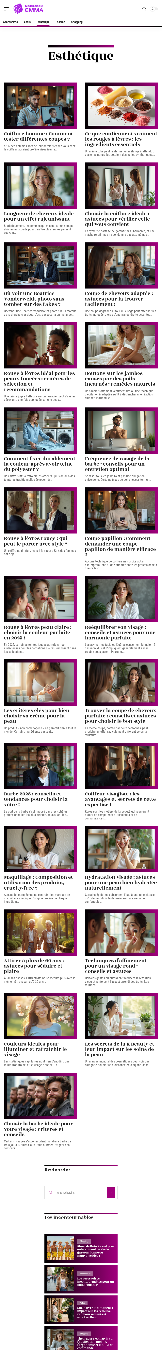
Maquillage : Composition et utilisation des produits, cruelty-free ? (38, 882)
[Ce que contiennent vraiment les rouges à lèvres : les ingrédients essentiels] (121, 106)
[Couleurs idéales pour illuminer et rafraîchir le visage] (40, 1016)
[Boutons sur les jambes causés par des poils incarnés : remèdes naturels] (121, 345)
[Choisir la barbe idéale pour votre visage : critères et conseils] (40, 1096)
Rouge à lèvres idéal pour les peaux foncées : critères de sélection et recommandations (39, 381)
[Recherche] (144, 9)
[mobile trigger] (7, 9)
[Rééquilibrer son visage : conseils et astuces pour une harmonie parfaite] (121, 599)
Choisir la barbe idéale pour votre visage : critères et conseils (38, 1129)
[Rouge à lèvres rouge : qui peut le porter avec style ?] (40, 511)
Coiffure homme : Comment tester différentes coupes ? (38, 136)
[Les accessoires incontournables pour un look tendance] (60, 1279)
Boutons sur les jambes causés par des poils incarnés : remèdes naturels (120, 379)
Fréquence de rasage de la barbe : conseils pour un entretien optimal (117, 464)
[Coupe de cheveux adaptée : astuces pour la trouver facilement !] (121, 266)
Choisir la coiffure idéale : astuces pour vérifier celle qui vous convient (117, 219)
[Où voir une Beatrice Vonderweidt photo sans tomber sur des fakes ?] (40, 266)
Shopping (84, 1241)
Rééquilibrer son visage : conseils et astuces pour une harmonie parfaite (120, 633)
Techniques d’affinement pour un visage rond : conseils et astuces (116, 966)
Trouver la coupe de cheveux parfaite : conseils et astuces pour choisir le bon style (120, 716)
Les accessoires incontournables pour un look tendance (95, 1281)
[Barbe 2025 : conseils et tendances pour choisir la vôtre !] (40, 766)
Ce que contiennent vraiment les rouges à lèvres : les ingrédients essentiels (121, 139)
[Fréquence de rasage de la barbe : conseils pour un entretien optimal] (121, 431)
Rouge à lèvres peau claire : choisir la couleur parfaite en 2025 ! (38, 633)
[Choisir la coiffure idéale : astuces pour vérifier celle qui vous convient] (121, 186)
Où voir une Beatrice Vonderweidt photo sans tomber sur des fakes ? (34, 299)
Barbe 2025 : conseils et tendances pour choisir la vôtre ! (36, 799)
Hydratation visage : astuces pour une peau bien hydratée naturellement (121, 882)
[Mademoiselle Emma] (28, 9)
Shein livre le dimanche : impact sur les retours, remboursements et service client (95, 1313)
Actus (82, 1303)
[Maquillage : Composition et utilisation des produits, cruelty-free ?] (40, 849)
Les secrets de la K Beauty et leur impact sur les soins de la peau (119, 1049)
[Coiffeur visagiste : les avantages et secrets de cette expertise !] (121, 766)
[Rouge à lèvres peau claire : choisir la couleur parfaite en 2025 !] (40, 599)
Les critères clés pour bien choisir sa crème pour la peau (36, 716)
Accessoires (85, 1273)
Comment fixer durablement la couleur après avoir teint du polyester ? (39, 464)
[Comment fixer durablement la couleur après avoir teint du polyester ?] (40, 431)
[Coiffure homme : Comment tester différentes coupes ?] (40, 106)
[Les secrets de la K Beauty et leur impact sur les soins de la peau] (121, 1016)
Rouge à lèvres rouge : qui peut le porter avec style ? (36, 541)
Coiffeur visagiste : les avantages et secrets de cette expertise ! (120, 799)
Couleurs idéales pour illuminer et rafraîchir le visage (35, 1049)
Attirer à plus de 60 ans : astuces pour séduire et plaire (34, 966)
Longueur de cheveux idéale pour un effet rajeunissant (39, 216)
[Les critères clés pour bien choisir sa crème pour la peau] (40, 682)
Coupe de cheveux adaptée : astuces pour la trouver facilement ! (119, 299)
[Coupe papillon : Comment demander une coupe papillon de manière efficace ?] (121, 511)
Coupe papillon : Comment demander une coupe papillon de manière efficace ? (120, 546)
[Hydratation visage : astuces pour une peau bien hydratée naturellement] (121, 849)
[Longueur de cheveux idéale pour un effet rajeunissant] (40, 186)
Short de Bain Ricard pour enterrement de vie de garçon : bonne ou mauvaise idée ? (96, 1251)
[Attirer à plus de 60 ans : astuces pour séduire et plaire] (40, 933)
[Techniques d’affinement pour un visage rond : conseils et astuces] (121, 933)
